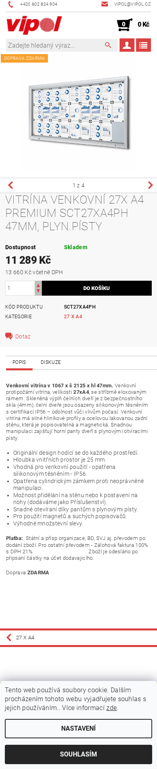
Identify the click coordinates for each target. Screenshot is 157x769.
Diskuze (51, 362)
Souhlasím (78, 754)
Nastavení (78, 728)
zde (111, 708)
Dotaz (23, 336)
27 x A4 (73, 316)
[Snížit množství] (38, 292)
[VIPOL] (34, 25)
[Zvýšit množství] (38, 284)
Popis (19, 362)
